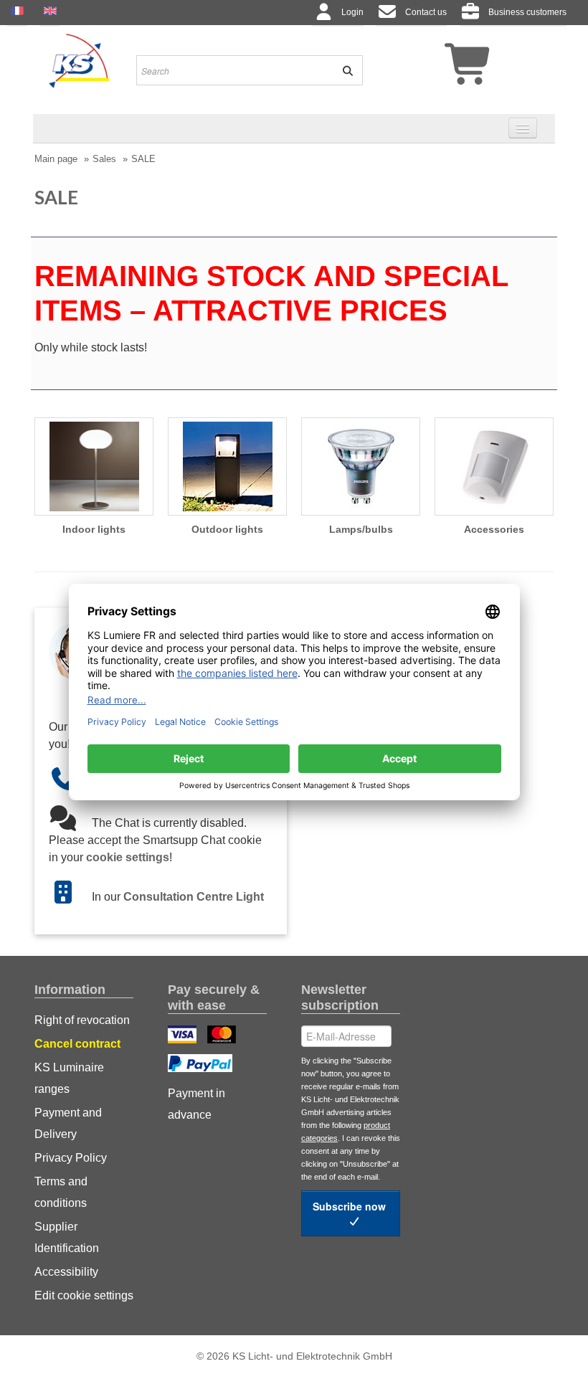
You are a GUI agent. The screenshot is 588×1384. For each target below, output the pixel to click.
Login (352, 12)
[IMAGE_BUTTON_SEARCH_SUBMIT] (343, 70)
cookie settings (127, 857)
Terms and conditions (60, 1192)
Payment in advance (196, 1104)
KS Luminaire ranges (69, 1078)
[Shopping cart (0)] (442, 69)
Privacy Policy (70, 1158)
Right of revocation (82, 1020)
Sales (104, 158)
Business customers (527, 12)
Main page (55, 158)
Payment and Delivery (68, 1123)
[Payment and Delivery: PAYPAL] (202, 1065)
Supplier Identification (66, 1237)
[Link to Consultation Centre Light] (70, 897)
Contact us (426, 12)
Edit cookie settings (83, 1295)
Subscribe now (351, 1206)
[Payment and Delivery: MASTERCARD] (223, 1036)
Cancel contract (77, 1044)
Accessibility (66, 1272)
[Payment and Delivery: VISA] (184, 1036)
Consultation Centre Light (193, 897)
